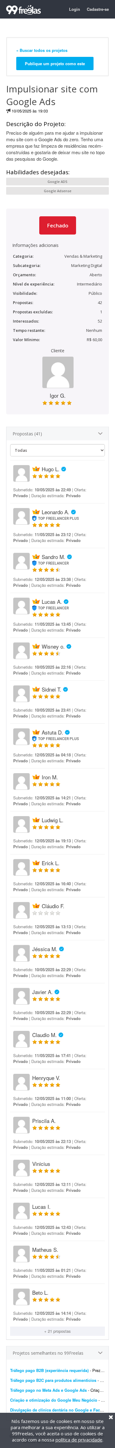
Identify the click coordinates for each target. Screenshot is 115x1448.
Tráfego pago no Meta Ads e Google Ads (48, 1390)
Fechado (57, 225)
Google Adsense (57, 190)
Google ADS (57, 181)
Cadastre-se (98, 9)
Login (74, 9)
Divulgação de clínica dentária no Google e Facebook (61, 1410)
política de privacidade (79, 1440)
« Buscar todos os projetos (41, 50)
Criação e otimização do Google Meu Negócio (53, 1400)
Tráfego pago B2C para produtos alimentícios (53, 1380)
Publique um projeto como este (55, 63)
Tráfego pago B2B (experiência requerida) (49, 1370)
